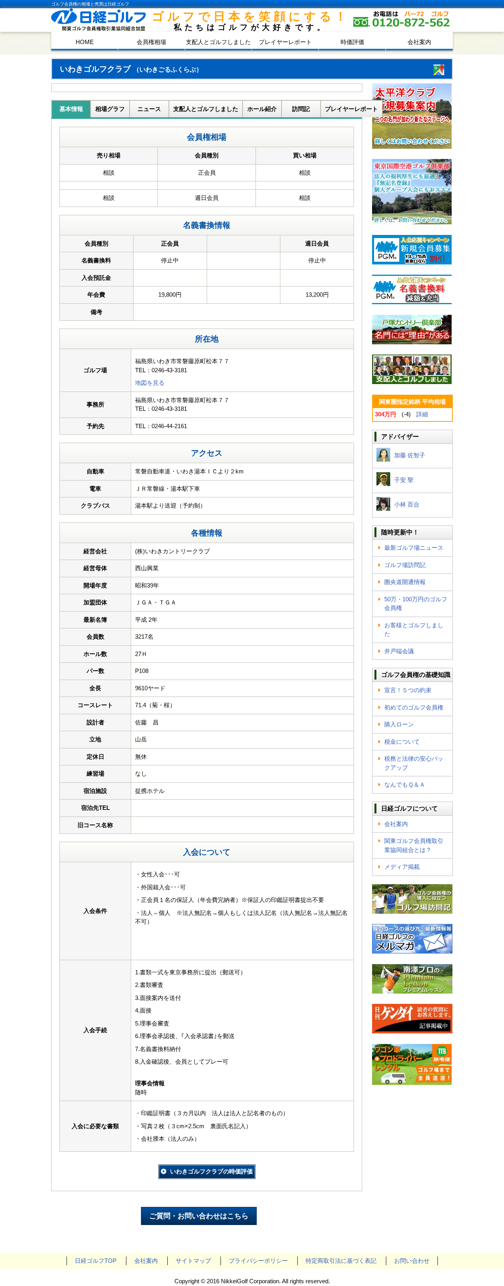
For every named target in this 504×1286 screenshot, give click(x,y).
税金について (402, 741)
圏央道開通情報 (405, 581)
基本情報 (71, 108)
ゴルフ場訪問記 (405, 565)
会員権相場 (151, 42)
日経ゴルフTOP (96, 1260)
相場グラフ (110, 108)
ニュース (149, 108)
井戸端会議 (399, 651)
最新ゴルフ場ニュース (413, 547)
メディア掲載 (402, 866)
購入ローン (399, 724)
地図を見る (150, 382)
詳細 (422, 414)
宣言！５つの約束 (408, 690)
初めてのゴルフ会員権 (413, 707)
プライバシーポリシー (258, 1260)
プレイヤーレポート (285, 42)
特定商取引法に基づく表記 (341, 1260)
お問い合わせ (412, 1260)
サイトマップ (193, 1260)
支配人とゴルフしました (218, 42)
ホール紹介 (262, 108)
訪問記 (301, 108)
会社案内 (419, 42)
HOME (85, 42)
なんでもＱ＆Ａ (404, 784)
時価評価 (352, 42)
